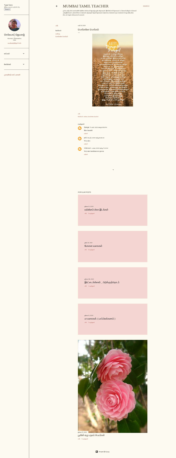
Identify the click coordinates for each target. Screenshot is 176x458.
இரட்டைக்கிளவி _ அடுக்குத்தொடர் (102, 282)
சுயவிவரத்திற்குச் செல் (14, 43)
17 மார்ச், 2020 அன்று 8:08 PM (98, 127)
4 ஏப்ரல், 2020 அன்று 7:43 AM (100, 148)
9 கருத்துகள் (85, 439)
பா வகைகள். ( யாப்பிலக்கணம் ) (100, 318)
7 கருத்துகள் (91, 322)
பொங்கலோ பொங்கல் (62, 36)
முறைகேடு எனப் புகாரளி (12, 75)
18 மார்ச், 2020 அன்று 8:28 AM (95, 138)
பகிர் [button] (57, 26)
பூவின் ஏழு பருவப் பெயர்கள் (91, 435)
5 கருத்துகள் (91, 213)
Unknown (87, 148)
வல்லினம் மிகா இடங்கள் (96, 209)
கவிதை (58, 34)
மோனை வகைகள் (93, 245)
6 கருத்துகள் (91, 249)
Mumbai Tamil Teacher (86, 6)
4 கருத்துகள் (91, 286)
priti (85, 138)
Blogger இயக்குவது (104, 451)
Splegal (86, 127)
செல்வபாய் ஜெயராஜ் (14, 34)
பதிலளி (86, 133)
